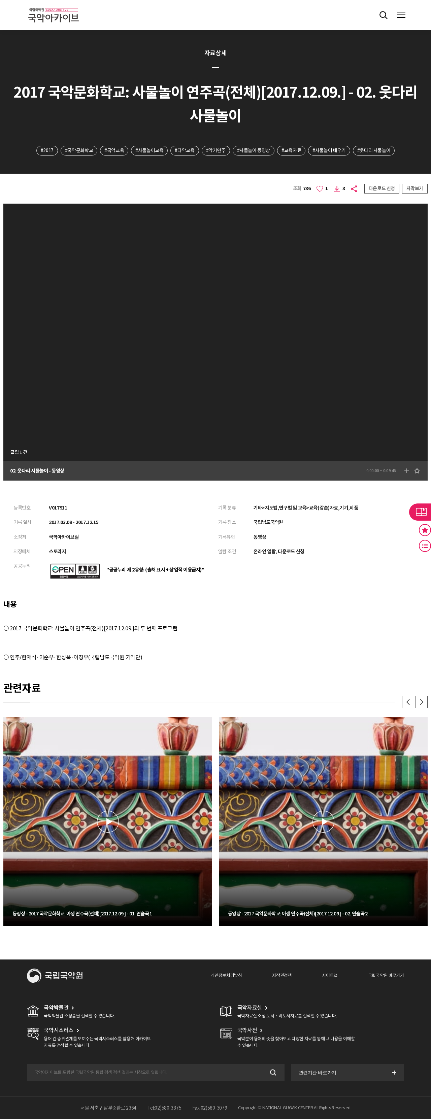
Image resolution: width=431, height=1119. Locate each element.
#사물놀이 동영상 (253, 150)
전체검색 (383, 15)
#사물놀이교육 (149, 150)
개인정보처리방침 (226, 975)
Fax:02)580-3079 (209, 1108)
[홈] (53, 6)
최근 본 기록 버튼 (425, 546)
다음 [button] (422, 702)
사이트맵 (329, 975)
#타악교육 (184, 150)
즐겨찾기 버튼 (425, 530)
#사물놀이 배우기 (329, 150)
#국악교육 (114, 150)
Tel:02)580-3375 (164, 1108)
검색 (272, 1072)
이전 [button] (408, 702)
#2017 (47, 150)
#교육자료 (291, 150)
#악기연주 (216, 150)
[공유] (355, 189)
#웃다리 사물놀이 (374, 150)
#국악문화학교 (79, 150)
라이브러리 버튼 (420, 511)
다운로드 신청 (382, 188)
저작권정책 (282, 975)
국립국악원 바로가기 (386, 975)
